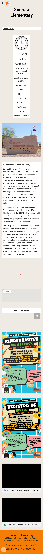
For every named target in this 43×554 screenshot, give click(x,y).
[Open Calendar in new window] (37, 316)
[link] (21, 478)
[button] (2, 3)
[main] (21, 12)
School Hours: (8, 29)
